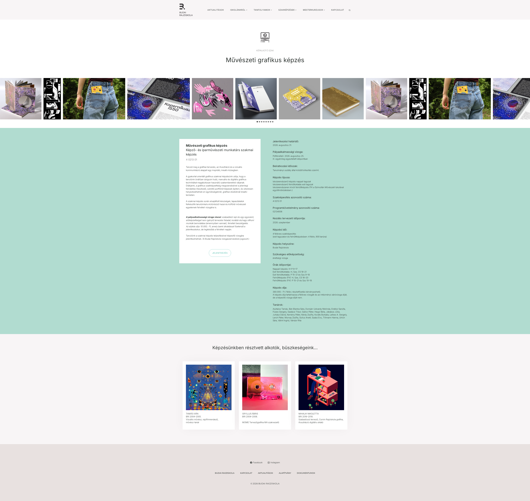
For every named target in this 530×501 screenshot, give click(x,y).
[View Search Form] (350, 10)
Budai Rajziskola (224, 473)
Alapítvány (285, 473)
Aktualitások (215, 10)
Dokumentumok (306, 473)
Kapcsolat (337, 10)
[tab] (257, 121)
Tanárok (277, 304)
